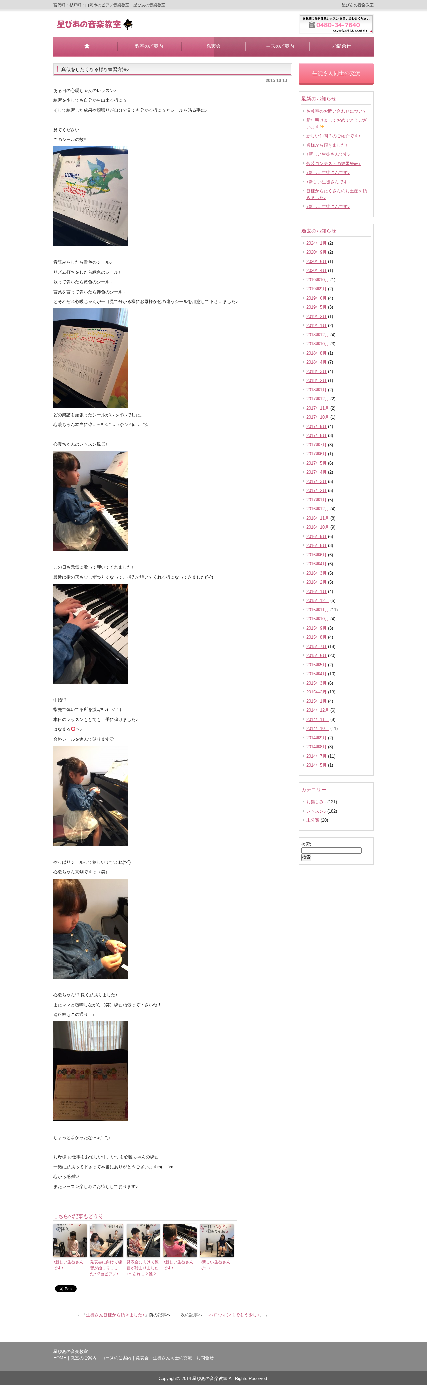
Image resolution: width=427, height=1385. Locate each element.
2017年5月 (316, 463)
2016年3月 (316, 573)
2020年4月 (316, 270)
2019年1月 (316, 325)
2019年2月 (316, 316)
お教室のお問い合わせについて (336, 111)
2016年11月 (317, 518)
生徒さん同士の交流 (172, 1357)
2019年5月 (316, 307)
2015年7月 (316, 646)
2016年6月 (316, 554)
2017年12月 (317, 398)
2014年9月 (316, 737)
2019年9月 (316, 288)
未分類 (312, 820)
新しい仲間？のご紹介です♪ (333, 135)
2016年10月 (317, 527)
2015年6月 (316, 655)
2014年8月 (316, 746)
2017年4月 (316, 472)
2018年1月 (316, 389)
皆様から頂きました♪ (327, 145)
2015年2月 (316, 692)
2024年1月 (316, 243)
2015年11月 (317, 609)
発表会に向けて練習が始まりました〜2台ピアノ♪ (106, 1268)
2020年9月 (316, 252)
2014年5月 (316, 765)
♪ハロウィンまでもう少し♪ (233, 1314)
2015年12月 (317, 600)
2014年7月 (316, 756)
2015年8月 (316, 637)
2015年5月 (316, 664)
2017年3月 (316, 481)
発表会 (213, 47)
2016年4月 (316, 563)
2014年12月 (317, 710)
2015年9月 (316, 628)
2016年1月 (316, 591)
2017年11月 (317, 408)
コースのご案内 (278, 47)
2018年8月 (316, 353)
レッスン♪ (316, 811)
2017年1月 (316, 499)
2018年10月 (317, 343)
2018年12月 (317, 334)
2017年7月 (316, 444)
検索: (306, 844)
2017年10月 (317, 417)
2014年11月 (317, 719)
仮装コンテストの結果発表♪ (333, 163)
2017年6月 (316, 453)
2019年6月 (316, 298)
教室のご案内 (149, 47)
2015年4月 (316, 673)
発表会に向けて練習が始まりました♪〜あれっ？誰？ (143, 1268)
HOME (59, 1357)
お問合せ (342, 47)
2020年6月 (316, 261)
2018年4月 (316, 362)
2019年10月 (317, 279)
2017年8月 (316, 435)
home (85, 47)
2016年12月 (317, 508)
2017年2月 (316, 490)
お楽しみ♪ (316, 801)
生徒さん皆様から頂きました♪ (115, 1314)
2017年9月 (316, 426)
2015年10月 (317, 618)
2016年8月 (316, 545)
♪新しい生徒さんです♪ (68, 1265)
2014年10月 (317, 728)
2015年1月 (316, 701)
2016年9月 (316, 536)
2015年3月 (316, 683)
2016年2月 (316, 582)
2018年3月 (316, 371)
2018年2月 (316, 380)
